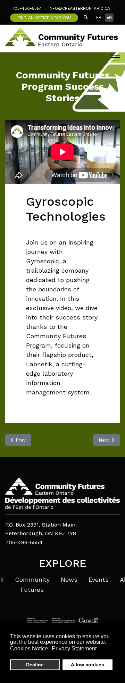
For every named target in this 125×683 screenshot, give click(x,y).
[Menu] (115, 57)
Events (99, 579)
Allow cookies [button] (87, 664)
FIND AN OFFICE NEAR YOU (44, 17)
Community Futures (32, 584)
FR (98, 17)
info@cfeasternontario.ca (79, 8)
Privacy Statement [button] (74, 648)
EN (109, 17)
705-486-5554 (27, 8)
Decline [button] (35, 664)
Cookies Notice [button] (29, 648)
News (69, 579)
